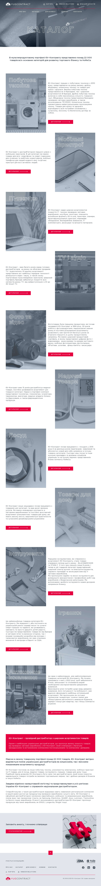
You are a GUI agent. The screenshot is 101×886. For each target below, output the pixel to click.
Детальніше (56, 121)
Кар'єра (11, 871)
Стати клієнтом (15, 831)
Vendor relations (28, 871)
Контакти (78, 11)
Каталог (35, 11)
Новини (64, 11)
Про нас (22, 11)
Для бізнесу (50, 11)
